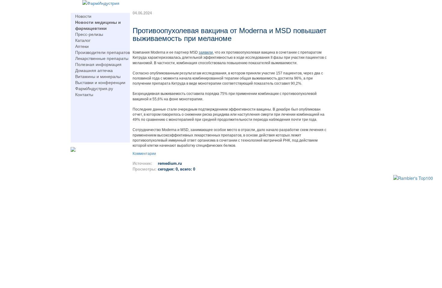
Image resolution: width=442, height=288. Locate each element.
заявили (206, 52)
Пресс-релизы (89, 34)
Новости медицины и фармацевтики (98, 25)
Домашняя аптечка (94, 70)
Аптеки (82, 46)
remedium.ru (170, 163)
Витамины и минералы (98, 76)
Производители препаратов (102, 52)
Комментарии (144, 154)
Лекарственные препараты (101, 58)
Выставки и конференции (100, 82)
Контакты (84, 94)
